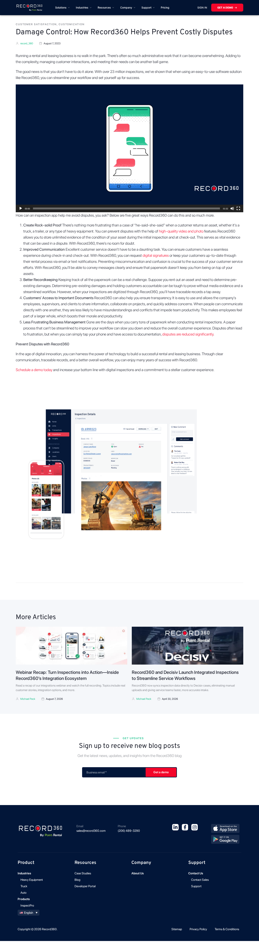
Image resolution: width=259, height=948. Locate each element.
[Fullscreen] (238, 208)
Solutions (61, 7)
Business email (96, 772)
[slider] (126, 208)
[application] (129, 148)
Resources (104, 7)
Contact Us (195, 873)
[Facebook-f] (185, 827)
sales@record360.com (91, 831)
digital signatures (156, 255)
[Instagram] (194, 827)
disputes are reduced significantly (187, 334)
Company (126, 7)
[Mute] (232, 208)
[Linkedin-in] (175, 827)
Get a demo (225, 7)
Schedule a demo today (34, 369)
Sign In (202, 7)
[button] (129, 148)
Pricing (165, 7)
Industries (82, 7)
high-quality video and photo (181, 231)
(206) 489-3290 (129, 831)
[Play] (21, 208)
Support (146, 7)
